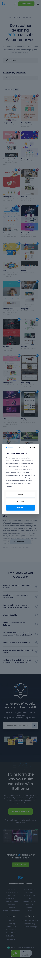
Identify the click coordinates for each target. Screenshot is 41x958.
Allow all (20, 508)
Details (21, 448)
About (32, 448)
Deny (20, 494)
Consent (9, 448)
